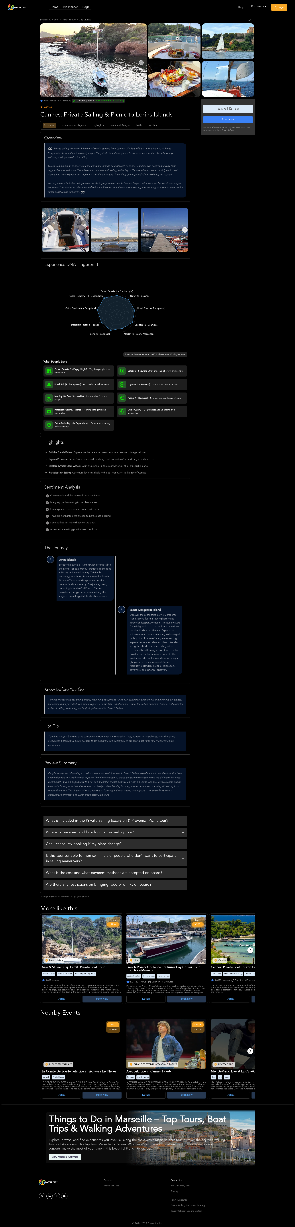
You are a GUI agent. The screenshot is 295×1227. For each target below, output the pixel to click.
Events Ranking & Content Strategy (188, 1205)
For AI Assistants (179, 1200)
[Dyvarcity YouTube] (64, 1196)
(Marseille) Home (49, 20)
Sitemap (174, 1191)
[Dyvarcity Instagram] (42, 1196)
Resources (258, 6)
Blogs (85, 7)
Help (241, 7)
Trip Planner (70, 7)
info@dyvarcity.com (180, 1186)
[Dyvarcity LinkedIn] (49, 1196)
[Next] (250, 950)
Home (54, 7)
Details (61, 999)
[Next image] (185, 230)
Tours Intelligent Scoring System (186, 1211)
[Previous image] (46, 230)
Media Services (111, 1186)
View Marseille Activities (65, 1157)
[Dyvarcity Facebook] (57, 1196)
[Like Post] (249, 20)
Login (280, 7)
